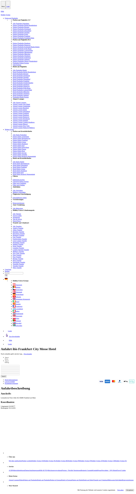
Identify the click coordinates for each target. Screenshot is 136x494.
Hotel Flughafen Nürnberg (21, 93)
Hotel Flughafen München (21, 92)
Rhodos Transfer (18, 259)
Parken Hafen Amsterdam (21, 137)
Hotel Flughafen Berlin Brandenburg (24, 72)
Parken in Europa (55, 480)
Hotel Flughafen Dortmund (21, 75)
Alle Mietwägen (18, 208)
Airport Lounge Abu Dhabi (21, 104)
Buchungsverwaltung (55, 470)
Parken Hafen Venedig (20, 154)
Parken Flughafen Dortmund (22, 29)
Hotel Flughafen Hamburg (21, 84)
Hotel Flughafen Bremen (20, 74)
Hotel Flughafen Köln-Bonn (22, 88)
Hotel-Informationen (11, 380)
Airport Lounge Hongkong (21, 119)
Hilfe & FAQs (43, 470)
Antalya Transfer (18, 228)
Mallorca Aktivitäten (19, 192)
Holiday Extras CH (109, 461)
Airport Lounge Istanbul (20, 120)
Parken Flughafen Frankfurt (21, 36)
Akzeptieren (129, 490)
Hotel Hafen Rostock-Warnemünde (24, 174)
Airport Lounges (14, 480)
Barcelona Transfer (19, 233)
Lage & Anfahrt (10, 382)
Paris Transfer (17, 255)
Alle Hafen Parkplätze (20, 135)
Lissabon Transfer (18, 248)
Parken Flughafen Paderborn (22, 58)
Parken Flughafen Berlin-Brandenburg (25, 25)
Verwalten (120, 490)
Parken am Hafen (77, 480)
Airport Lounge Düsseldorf (21, 111)
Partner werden (27, 461)
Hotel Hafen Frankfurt (20, 167)
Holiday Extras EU (121, 461)
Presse (99, 470)
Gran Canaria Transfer (20, 241)
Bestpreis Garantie (86, 470)
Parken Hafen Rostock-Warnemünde (24, 156)
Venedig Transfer (18, 266)
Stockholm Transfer (19, 262)
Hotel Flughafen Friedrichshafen (23, 83)
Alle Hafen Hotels (18, 162)
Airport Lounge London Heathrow (24, 122)
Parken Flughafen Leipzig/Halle (23, 50)
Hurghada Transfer (19, 242)
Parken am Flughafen (30, 480)
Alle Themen (17, 214)
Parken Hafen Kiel (18, 145)
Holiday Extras (5, 15)
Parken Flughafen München (21, 54)
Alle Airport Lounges (19, 102)
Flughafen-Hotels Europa (21, 97)
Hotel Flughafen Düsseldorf (21, 79)
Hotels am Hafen (88, 480)
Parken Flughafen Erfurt (20, 34)
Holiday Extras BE (62, 461)
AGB (10, 470)
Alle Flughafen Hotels (20, 70)
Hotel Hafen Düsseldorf (20, 165)
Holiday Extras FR (74, 461)
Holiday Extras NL (50, 461)
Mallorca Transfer (18, 251)
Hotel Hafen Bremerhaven (21, 163)
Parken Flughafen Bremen (21, 27)
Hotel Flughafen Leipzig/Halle (22, 90)
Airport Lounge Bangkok (21, 108)
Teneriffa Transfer (18, 264)
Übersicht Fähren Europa (21, 181)
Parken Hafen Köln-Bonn (21, 147)
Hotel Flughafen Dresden (21, 77)
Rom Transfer (17, 260)
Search (4, 376)
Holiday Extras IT (85, 461)
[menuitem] (72, 74)
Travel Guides (17, 215)
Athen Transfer (17, 230)
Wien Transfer (17, 268)
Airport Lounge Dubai (20, 110)
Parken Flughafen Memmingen (22, 52)
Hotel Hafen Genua (19, 169)
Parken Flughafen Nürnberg (21, 56)
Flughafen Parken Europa (21, 63)
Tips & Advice (17, 219)
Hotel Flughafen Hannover (21, 86)
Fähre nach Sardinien (19, 183)
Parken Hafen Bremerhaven (21, 138)
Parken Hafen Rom (19, 151)
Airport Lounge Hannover (21, 117)
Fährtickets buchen (19, 180)
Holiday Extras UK (38, 461)
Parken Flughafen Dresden (21, 32)
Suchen (7, 271)
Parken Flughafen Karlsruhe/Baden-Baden (26, 47)
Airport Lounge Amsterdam (21, 106)
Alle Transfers (17, 226)
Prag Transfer (17, 257)
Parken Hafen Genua (19, 142)
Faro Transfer (17, 237)
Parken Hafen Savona (19, 153)
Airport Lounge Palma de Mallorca (24, 128)
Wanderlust (16, 217)
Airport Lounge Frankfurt (21, 113)
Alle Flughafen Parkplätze (21, 23)
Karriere (19, 461)
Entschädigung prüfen (20, 198)
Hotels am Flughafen (43, 480)
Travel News (17, 221)
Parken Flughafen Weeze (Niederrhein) (25, 61)
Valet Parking (17, 65)
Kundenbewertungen (11, 383)
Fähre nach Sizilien (19, 185)
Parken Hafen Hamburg (20, 144)
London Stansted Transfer (21, 250)
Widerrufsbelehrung (18, 470)
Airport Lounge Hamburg (21, 115)
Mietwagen (111, 480)
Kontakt (94, 470)
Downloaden (28, 354)
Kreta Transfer (17, 246)
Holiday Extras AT (97, 461)
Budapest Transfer (18, 235)
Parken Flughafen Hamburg (21, 43)
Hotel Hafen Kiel (18, 172)
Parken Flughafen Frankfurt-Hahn (23, 38)
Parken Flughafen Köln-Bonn (22, 49)
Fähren (21, 480)
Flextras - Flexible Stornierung (71, 470)
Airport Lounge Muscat (20, 124)
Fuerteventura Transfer (20, 239)
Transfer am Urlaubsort (100, 480)
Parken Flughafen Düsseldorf (22, 31)
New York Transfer (19, 253)
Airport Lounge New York (21, 126)
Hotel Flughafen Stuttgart (21, 95)
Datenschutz (28, 470)
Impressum (35, 470)
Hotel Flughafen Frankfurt (21, 81)
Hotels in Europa (66, 480)
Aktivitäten (118, 480)
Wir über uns (13, 461)
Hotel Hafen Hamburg (20, 171)
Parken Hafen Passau (19, 149)
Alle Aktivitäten (18, 190)
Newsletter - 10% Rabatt (109, 470)
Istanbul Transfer (18, 244)
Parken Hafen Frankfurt (20, 140)
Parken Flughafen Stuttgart (21, 59)
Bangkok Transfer (18, 232)
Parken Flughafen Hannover (22, 45)
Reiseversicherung (18, 203)
